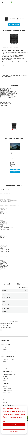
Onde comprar (6, 378)
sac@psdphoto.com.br (6, 249)
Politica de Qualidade (7, 390)
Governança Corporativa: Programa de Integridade (8, 405)
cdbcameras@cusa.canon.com (10, 200)
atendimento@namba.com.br (7, 227)
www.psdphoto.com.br (6, 251)
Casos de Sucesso (7, 388)
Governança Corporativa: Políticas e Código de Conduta (8, 401)
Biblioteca (5, 349)
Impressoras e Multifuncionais (9, 351)
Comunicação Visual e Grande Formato (9, 368)
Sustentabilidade (6, 392)
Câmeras (5, 347)
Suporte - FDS (6, 376)
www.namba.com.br (5, 229)
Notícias (5, 386)
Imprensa (5, 380)
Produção (5, 363)
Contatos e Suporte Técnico (9, 374)
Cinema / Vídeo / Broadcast (9, 359)
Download (15, 169)
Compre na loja (15, 24)
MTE (4, 397)
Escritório (5, 361)
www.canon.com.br (7, 201)
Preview (15, 171)
